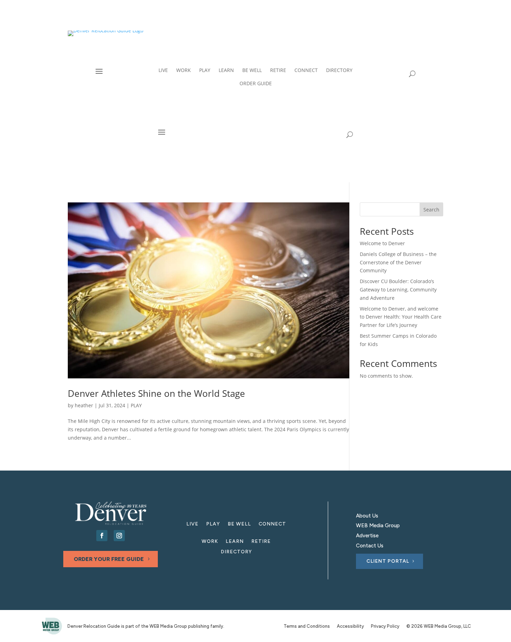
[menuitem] (163, 70)
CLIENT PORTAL (387, 561)
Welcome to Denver (382, 243)
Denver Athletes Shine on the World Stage (156, 393)
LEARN (235, 541)
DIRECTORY (236, 552)
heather (84, 405)
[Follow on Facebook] (101, 535)
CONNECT (272, 524)
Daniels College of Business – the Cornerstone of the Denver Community (398, 262)
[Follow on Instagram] (119, 535)
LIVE (192, 524)
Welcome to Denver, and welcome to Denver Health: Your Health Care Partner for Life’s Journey (400, 317)
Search (431, 209)
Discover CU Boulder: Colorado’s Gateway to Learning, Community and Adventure (398, 289)
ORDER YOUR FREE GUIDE (109, 559)
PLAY (136, 405)
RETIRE (261, 541)
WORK (210, 541)
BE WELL (239, 524)
